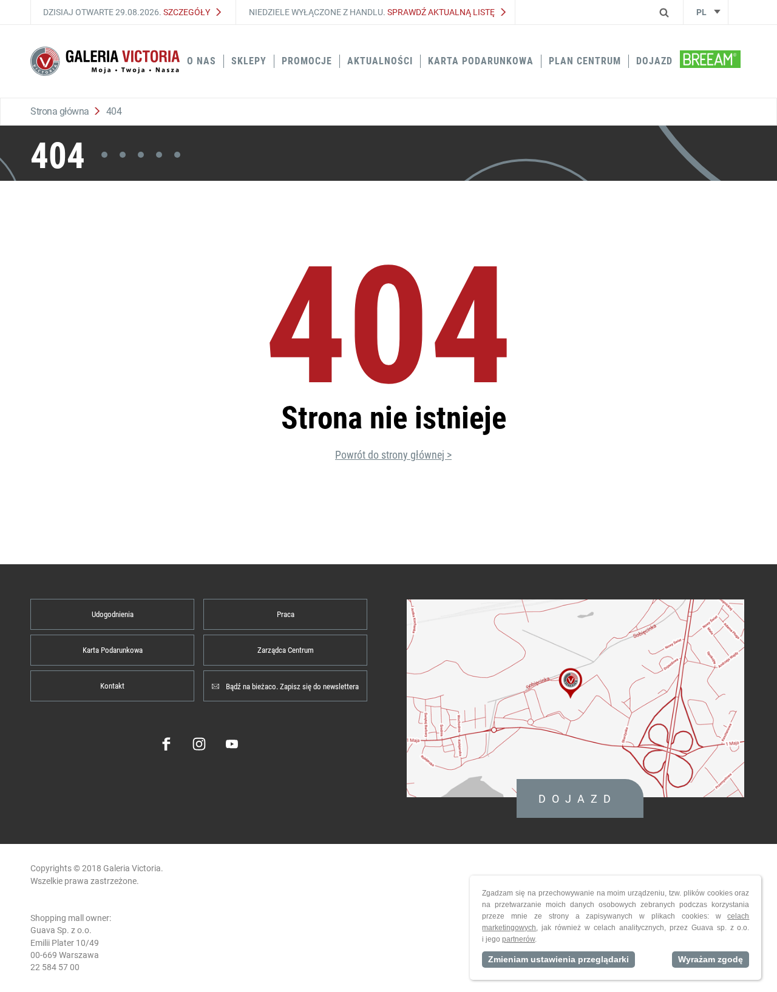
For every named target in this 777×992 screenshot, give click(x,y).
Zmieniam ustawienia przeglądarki (558, 959)
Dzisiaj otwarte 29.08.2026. (126, 12)
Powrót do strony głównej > (393, 454)
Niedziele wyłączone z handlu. (372, 12)
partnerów (518, 939)
